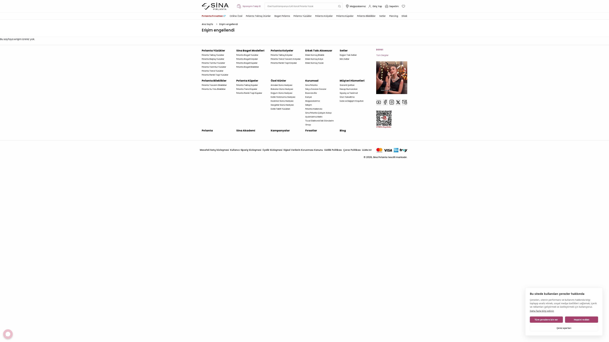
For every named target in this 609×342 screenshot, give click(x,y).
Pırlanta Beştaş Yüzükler (213, 59)
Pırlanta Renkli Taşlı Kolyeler (284, 63)
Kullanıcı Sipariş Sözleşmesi (245, 150)
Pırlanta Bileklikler (366, 16)
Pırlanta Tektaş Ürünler (258, 16)
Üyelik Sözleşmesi (272, 150)
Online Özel (236, 16)
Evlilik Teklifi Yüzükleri (280, 109)
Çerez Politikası (352, 150)
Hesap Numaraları (348, 89)
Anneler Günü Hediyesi (281, 85)
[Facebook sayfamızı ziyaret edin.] (385, 102)
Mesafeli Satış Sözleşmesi (214, 150)
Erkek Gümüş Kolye (314, 59)
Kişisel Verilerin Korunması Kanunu (303, 150)
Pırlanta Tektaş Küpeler (247, 85)
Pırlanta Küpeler (345, 16)
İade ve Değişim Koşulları (351, 101)
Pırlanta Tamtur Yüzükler (213, 63)
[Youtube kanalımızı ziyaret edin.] (378, 102)
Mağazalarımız (358, 6)
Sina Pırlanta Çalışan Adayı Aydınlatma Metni (318, 114)
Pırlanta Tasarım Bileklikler (214, 85)
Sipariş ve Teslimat (349, 93)
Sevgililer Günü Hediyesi (282, 105)
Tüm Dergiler (382, 55)
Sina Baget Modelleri (250, 50)
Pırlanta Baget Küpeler (246, 63)
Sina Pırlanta (311, 85)
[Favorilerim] (404, 6)
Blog (343, 130)
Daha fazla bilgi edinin (542, 310)
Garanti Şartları (347, 85)
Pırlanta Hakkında (313, 109)
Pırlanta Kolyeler (324, 16)
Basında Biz (311, 93)
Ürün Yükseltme (347, 97)
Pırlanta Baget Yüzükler (247, 55)
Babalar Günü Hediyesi (282, 89)
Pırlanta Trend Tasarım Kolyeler (286, 59)
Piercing (393, 16)
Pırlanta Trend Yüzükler (212, 71)
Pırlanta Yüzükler (303, 16)
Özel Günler (278, 80)
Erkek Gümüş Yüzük (314, 63)
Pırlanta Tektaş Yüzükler (213, 55)
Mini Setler (344, 59)
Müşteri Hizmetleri (352, 80)
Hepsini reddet (581, 319)
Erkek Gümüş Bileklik (314, 55)
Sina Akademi (245, 130)
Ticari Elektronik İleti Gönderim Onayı (319, 122)
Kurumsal (311, 80)
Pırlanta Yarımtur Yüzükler (214, 67)
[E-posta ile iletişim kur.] (404, 102)
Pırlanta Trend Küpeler (246, 89)
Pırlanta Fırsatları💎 (214, 16)
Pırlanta (207, 130)
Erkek (404, 16)
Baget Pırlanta (282, 16)
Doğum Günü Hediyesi (281, 93)
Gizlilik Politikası (333, 150)
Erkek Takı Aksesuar (318, 50)
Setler (382, 16)
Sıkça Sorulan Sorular (315, 89)
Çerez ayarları (564, 328)
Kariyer (308, 97)
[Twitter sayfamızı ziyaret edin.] (398, 102)
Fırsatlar (311, 130)
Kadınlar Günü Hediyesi (282, 101)
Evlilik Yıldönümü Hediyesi (283, 97)
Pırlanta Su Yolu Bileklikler (214, 89)
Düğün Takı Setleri (348, 55)
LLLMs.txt (367, 150)
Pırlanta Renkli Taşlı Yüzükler (215, 74)
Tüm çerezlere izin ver (546, 319)
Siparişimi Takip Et (252, 6)
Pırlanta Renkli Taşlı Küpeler (249, 93)
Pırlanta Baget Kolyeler (247, 59)
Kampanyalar (280, 130)
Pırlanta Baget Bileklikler (247, 67)
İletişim (308, 105)
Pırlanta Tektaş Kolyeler (281, 55)
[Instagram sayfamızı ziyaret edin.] (391, 102)
